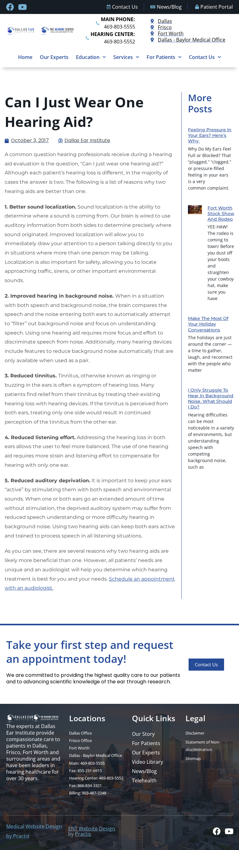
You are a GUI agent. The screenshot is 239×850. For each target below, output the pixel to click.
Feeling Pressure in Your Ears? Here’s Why (210, 135)
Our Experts (54, 57)
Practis (83, 833)
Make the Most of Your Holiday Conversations (208, 324)
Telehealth (144, 780)
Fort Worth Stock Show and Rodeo (221, 213)
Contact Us (202, 57)
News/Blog (144, 771)
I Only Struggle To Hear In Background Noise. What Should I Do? (210, 398)
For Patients (161, 57)
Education (88, 57)
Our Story (143, 734)
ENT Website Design (91, 828)
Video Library (147, 761)
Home (25, 57)
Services (123, 57)
